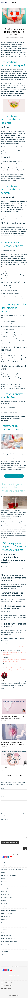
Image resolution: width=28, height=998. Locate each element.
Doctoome (4, 891)
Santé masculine (5, 945)
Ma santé (3, 900)
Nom (2, 788)
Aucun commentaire (18, 37)
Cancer (3, 878)
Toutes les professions (6, 985)
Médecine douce (5, 916)
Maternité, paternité (6, 913)
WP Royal (17, 995)
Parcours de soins (6, 935)
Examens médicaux (6, 897)
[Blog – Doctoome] (4, 2)
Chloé (3, 680)
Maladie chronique (6, 904)
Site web (3, 804)
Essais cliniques (5, 894)
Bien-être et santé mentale (8, 875)
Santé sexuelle (14, 26)
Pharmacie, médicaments (8, 938)
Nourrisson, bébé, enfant (8, 923)
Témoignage (4, 951)
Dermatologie (5, 888)
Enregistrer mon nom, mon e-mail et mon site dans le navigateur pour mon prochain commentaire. (13, 814)
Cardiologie (4, 881)
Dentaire (3, 885)
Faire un (14, 476)
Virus (2, 954)
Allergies (3, 872)
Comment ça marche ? (6, 982)
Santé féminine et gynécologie (9, 941)
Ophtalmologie (5, 929)
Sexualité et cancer (7, 768)
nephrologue (4, 919)
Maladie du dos (5, 907)
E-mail (3, 796)
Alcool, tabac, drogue (6, 866)
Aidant (3, 863)
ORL (2, 932)
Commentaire (4, 819)
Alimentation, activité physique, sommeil (12, 869)
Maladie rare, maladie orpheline (9, 910)
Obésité (3, 926)
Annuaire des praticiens (6, 988)
